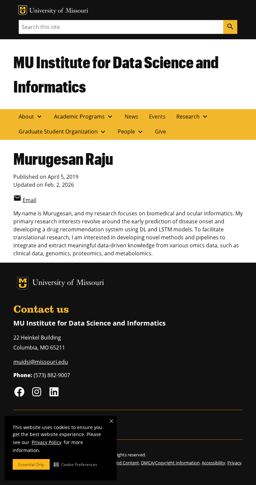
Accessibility (213, 463)
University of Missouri (58, 11)
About (31, 117)
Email (29, 200)
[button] (75, 464)
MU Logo (22, 10)
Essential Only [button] (31, 464)
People (131, 132)
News (131, 116)
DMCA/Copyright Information (170, 463)
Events (157, 116)
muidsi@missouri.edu (40, 361)
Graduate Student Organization (63, 132)
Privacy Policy (46, 442)
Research (192, 117)
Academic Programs (84, 117)
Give (160, 131)
